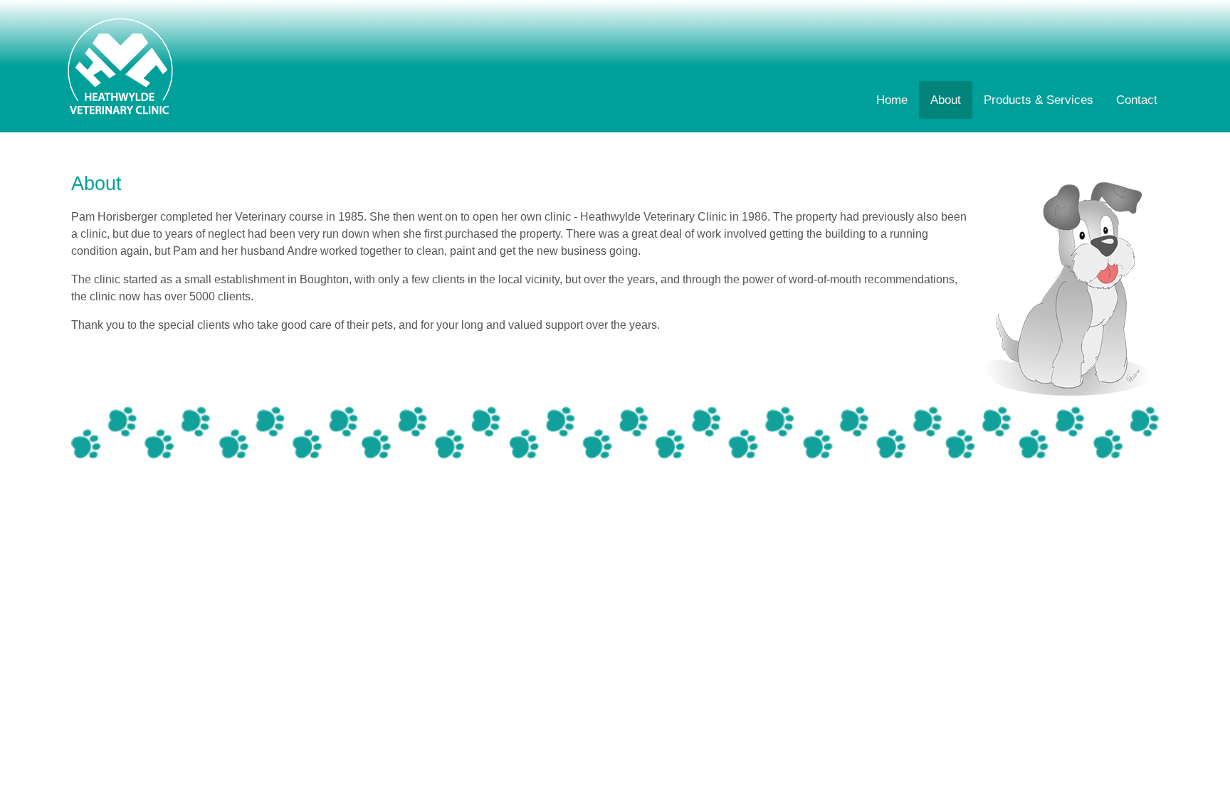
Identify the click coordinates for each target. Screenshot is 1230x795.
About (945, 100)
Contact (1136, 100)
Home (892, 100)
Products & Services (1038, 100)
